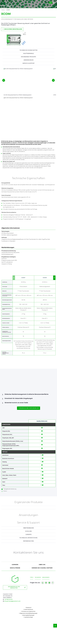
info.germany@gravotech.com (12, 601)
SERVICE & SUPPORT (29, 63)
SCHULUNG (28, 531)
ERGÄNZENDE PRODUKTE (28, 56)
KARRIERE (15, 564)
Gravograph (45, 577)
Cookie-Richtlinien (28, 609)
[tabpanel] (28, 528)
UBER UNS (42, 564)
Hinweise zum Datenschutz (28, 611)
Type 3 (31, 577)
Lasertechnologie (28, 617)
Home (3, 9)
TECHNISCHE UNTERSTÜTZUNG (28, 537)
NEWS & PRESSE (15, 568)
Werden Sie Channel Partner (42, 568)
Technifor (38, 577)
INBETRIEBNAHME (28, 528)
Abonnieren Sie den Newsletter (14, 587)
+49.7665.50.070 (8, 599)
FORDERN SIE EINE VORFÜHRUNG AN (28, 408)
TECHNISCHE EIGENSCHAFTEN (28, 50)
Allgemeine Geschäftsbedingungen (28, 613)
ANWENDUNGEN (28, 60)
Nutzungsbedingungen (28, 615)
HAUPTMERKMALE (28, 53)
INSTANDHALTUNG (28, 541)
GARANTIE (29, 534)
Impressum (28, 607)
